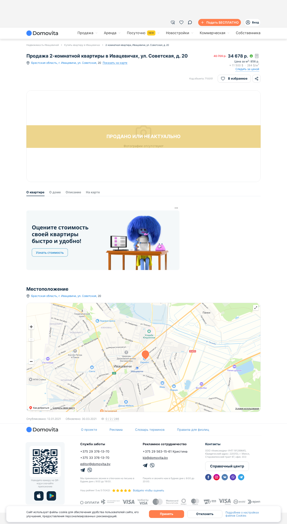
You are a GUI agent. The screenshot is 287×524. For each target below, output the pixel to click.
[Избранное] (181, 22)
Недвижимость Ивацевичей (42, 45)
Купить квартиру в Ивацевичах (82, 45)
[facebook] (208, 477)
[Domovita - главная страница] (42, 33)
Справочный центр (227, 466)
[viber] (233, 477)
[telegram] (241, 477)
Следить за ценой (247, 69)
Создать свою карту (64, 408)
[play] (51, 496)
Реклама (116, 429)
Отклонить (204, 514)
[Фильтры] (172, 22)
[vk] (225, 477)
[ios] (39, 496)
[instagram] (216, 477)
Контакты (212, 444)
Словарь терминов (150, 429)
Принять (166, 514)
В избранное (238, 78)
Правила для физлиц (193, 429)
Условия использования (247, 408)
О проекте (89, 429)
